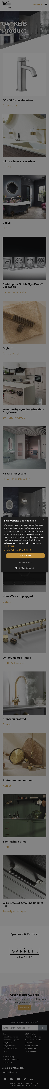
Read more (9, 546)
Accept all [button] (25, 556)
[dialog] (24, 544)
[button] (24, 550)
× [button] (44, 520)
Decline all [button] (25, 562)
